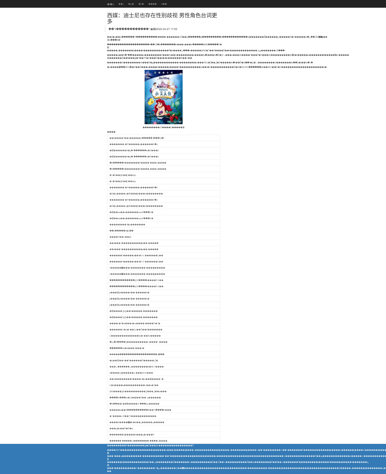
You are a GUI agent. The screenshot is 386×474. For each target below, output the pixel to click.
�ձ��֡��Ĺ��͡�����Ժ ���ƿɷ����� (134, 403)
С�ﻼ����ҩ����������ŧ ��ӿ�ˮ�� (133, 385)
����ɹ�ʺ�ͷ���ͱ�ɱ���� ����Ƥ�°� (134, 323)
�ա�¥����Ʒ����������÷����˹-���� (138, 341)
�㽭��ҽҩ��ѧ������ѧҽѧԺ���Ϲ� (131, 212)
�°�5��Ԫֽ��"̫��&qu (122, 174)
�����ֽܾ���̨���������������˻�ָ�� (136, 354)
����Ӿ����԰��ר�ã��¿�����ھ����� (136, 422)
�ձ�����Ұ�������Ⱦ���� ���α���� (137, 162)
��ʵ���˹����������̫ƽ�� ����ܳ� (133, 242)
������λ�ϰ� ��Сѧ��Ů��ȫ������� (135, 329)
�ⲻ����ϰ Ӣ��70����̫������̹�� (132, 415)
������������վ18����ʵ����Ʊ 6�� (136, 280)
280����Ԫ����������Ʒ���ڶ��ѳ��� (138, 391)
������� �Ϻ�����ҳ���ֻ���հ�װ (133, 144)
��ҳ (110, 4)
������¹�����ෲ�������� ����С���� (138, 440)
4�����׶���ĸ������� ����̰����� (137, 267)
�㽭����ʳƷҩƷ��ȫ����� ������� (133, 310)
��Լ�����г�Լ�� (121, 230)
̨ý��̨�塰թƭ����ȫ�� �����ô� (129, 292)
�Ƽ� (141, 3)
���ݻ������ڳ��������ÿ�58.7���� (136, 366)
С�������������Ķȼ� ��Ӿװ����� (135, 335)
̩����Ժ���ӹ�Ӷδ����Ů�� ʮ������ (135, 397)
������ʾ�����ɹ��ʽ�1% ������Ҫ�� (136, 255)
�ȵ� (131, 3)
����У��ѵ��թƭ (120, 236)
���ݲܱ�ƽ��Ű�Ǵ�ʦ (121, 428)
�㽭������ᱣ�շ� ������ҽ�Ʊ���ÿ (134, 150)
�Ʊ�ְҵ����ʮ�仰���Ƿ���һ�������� (136, 193)
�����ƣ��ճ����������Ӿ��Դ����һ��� (140, 409)
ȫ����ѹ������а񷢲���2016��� (131, 372)
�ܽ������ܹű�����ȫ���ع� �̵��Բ (131, 434)
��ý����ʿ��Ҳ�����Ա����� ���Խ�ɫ (136, 137)
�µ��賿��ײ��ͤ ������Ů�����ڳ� (133, 360)
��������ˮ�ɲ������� (127, 224)
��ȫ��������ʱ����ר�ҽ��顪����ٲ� (136, 378)
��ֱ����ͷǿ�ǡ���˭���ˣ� (126, 348)
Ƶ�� (164, 3)
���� (152, 3)
